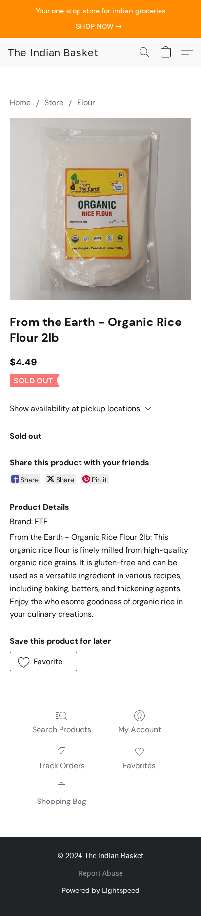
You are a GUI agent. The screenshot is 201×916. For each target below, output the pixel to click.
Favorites (139, 766)
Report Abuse (101, 873)
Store (53, 102)
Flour (86, 102)
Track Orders (62, 766)
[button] (53, 52)
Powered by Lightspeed (100, 890)
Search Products (61, 730)
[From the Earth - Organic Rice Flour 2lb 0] (100, 209)
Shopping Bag (61, 801)
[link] (100, 26)
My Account (139, 730)
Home (20, 102)
